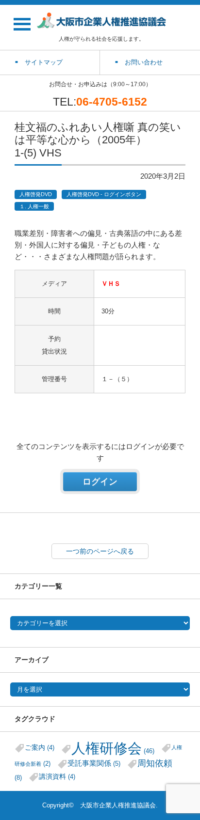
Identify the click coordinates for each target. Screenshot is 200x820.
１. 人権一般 (34, 206)
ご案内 (39, 747)
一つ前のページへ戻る (100, 551)
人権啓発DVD (35, 194)
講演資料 (57, 776)
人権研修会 (112, 748)
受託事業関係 (93, 763)
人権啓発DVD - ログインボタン (104, 194)
